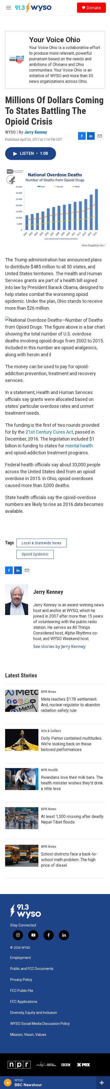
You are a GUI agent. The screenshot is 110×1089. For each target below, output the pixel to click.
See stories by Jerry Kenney (59, 646)
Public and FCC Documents (31, 969)
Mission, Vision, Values (28, 1035)
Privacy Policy (21, 980)
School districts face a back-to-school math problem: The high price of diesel (69, 860)
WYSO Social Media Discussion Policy (40, 1024)
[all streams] (103, 1082)
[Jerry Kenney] (16, 599)
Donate (93, 7)
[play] (8, 1082)
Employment (20, 958)
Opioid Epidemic (35, 554)
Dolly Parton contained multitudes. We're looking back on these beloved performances (71, 744)
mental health (79, 445)
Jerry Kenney (35, 132)
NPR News (48, 692)
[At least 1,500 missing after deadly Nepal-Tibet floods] (21, 818)
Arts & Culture (51, 731)
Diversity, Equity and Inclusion (33, 1013)
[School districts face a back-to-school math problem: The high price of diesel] (21, 856)
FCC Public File (21, 991)
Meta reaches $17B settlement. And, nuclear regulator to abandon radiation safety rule (70, 705)
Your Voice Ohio (54, 40)
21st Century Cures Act (49, 432)
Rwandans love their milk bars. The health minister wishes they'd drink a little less (72, 783)
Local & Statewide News (41, 543)
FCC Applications (23, 1002)
